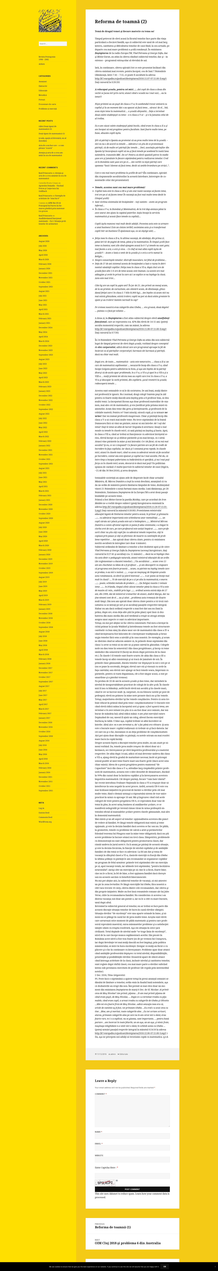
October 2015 (44, 786)
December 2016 (45, 722)
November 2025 (46, 277)
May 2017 (43, 700)
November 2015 (46, 781)
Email (99, 1143)
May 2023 (43, 373)
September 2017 (46, 681)
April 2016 (43, 759)
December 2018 (45, 613)
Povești (42, 99)
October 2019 (44, 568)
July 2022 (43, 418)
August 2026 (44, 241)
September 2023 (46, 355)
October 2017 (44, 677)
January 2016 (44, 772)
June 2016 (43, 749)
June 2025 (43, 300)
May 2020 (43, 536)
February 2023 (45, 386)
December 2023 (45, 345)
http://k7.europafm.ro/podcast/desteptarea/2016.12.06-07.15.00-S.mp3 (130, 1033)
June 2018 (43, 641)
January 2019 (44, 609)
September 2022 (46, 409)
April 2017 (43, 704)
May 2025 (43, 305)
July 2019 (43, 582)
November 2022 (46, 400)
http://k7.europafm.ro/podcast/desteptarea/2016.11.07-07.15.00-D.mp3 (130, 78)
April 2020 (43, 541)
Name (98, 1132)
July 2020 (43, 527)
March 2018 (44, 654)
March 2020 (44, 545)
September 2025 (46, 286)
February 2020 (45, 550)
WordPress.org (45, 822)
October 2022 (44, 404)
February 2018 (45, 659)
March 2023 (44, 382)
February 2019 (45, 604)
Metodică (43, 95)
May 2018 (43, 645)
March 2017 (44, 709)
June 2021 (43, 477)
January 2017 (44, 718)
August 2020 (44, 522)
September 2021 (46, 463)
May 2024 (43, 332)
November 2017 (46, 672)
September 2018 (46, 627)
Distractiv (43, 86)
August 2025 (44, 291)
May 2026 (43, 250)
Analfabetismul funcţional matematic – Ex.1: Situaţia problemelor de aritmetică (52, 221)
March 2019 (44, 600)
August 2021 (44, 468)
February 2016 (45, 768)
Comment (101, 1094)
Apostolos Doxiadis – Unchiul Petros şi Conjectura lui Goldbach (51, 188)
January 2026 (44, 268)
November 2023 (46, 350)
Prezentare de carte (47, 104)
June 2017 (43, 695)
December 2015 (45, 777)
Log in (41, 808)
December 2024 (45, 327)
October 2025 (44, 282)
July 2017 (43, 690)
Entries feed (44, 812)
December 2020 (45, 504)
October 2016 (44, 731)
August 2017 (44, 686)
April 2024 (43, 336)
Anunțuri (43, 81)
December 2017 (45, 668)
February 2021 (45, 495)
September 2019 (46, 572)
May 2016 (43, 754)
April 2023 (43, 377)
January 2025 (44, 323)
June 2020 (43, 532)
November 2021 (46, 454)
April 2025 (43, 309)
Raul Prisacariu (45, 173)
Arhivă (42, 64)
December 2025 (45, 273)
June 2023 (43, 368)
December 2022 (45, 395)
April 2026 (43, 255)
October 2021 (44, 459)
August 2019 (44, 577)
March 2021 (44, 491)
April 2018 (43, 650)
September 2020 (46, 518)
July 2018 (43, 636)
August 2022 (44, 414)
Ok (164, 1266)
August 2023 (44, 359)
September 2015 (46, 790)
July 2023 (43, 364)
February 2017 (45, 713)
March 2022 (44, 436)
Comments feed (45, 817)
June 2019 (43, 586)
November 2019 (46, 563)
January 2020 (44, 554)
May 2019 (43, 591)
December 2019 (45, 559)
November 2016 (46, 727)
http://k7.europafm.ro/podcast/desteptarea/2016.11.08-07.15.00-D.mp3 (130, 329)
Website (99, 1155)
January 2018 (44, 663)
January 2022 (44, 445)
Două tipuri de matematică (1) (52, 133)
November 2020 (46, 509)
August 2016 (44, 740)
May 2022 (43, 427)
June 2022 (43, 423)
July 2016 (43, 745)
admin (113, 1054)
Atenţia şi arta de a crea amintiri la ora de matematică (52, 176)
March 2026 (44, 259)
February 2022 (45, 441)
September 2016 (46, 736)
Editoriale (43, 90)
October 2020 (44, 513)
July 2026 (43, 246)
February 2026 (45, 264)
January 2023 (44, 391)
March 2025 (44, 314)
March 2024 (44, 341)
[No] (215, 1266)
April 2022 (43, 432)
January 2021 (44, 500)
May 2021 (43, 482)
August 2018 (44, 631)
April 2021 (43, 486)
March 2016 (44, 763)
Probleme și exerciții (48, 108)
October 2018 (44, 622)
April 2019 (43, 595)
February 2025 (45, 318)
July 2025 (43, 296)
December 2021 (45, 450)
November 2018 (46, 618)
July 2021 (43, 473)
